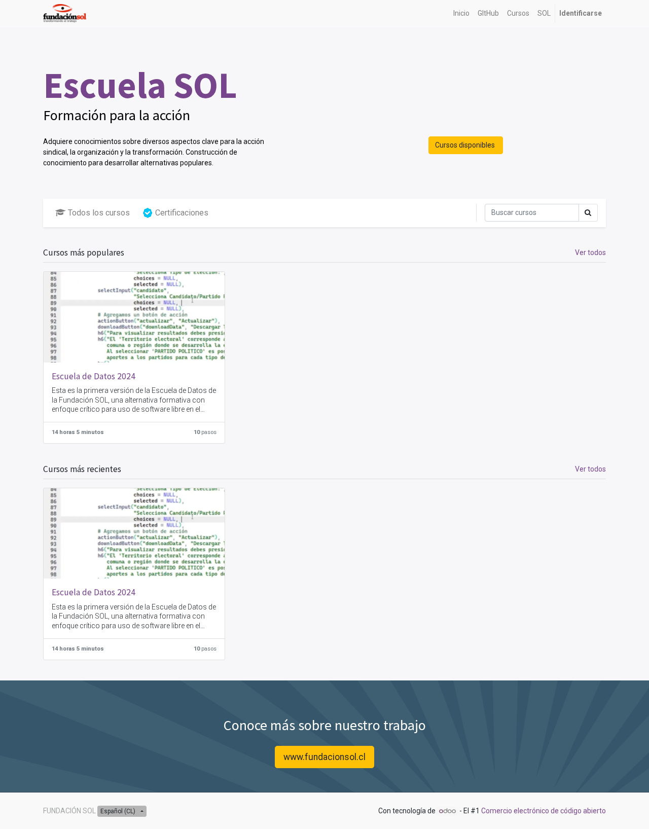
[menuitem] (461, 13)
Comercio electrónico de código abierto (543, 811)
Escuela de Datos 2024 (93, 376)
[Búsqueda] (588, 213)
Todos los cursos (99, 213)
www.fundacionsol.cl (324, 757)
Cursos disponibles (465, 145)
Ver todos (590, 252)
